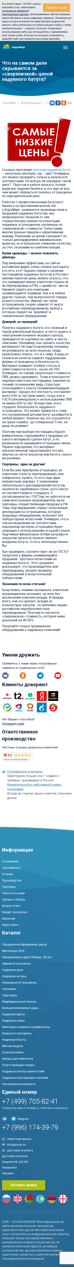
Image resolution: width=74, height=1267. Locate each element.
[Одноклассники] (63, 102)
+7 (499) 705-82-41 (30, 1101)
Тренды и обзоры (13, 899)
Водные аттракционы (16, 1033)
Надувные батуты (14, 1039)
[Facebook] (58, 102)
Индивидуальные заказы (19, 1001)
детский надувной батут (52, 169)
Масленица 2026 (13, 951)
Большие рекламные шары (20, 1008)
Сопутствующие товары (18, 1065)
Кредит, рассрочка (14, 912)
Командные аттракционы (19, 982)
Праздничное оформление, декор (24, 944)
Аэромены (9, 989)
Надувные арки (12, 970)
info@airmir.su (16, 1144)
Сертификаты (11, 868)
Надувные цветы (13, 1014)
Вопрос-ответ (11, 906)
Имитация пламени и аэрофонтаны (26, 1027)
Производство (12, 880)
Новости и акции (13, 893)
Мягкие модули (12, 1046)
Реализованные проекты (19, 1084)
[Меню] (65, 47)
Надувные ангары (14, 976)
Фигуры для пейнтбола (17, 1059)
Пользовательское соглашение (23, 1258)
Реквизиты (9, 1167)
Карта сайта (10, 925)
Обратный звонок (19, 1139)
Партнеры (9, 887)
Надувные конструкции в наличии (25, 1078)
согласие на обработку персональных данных (15, 12)
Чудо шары (9, 995)
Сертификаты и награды (25, 771)
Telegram (23, 1119)
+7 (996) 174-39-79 (30, 1127)
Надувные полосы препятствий (23, 1071)
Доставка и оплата (20, 1150)
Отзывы (7, 874)
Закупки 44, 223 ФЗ (15, 1162)
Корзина (8, 1173)
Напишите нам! (13, 723)
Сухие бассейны (13, 1052)
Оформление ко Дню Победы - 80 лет (27, 957)
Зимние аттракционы (16, 963)
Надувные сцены (13, 1020)
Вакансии (8, 918)
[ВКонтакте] (52, 102)
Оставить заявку (24, 1185)
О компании (10, 861)
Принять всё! (56, 7)
